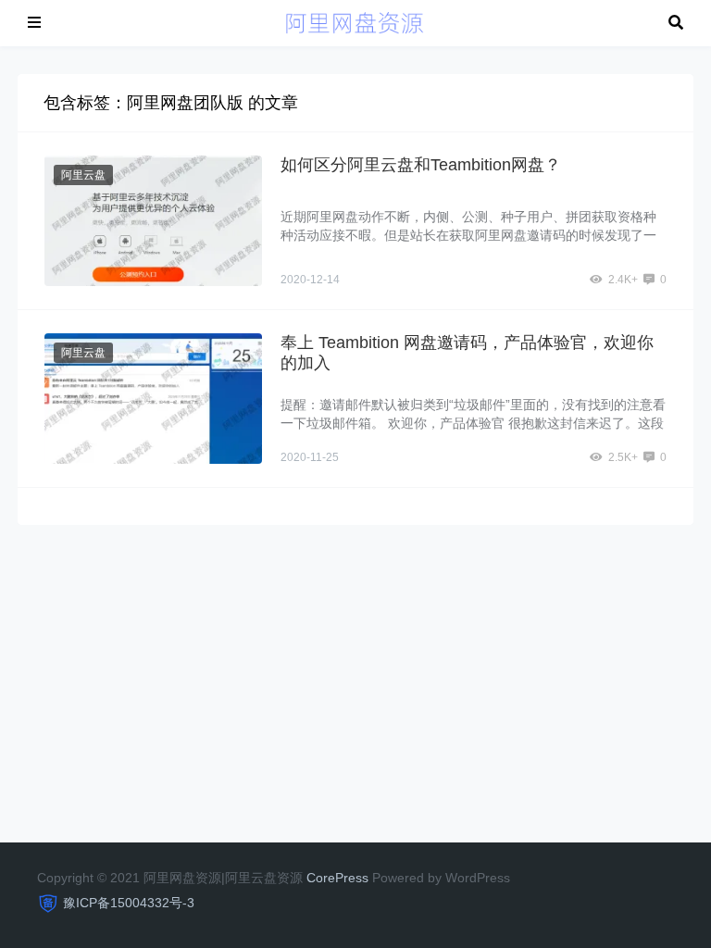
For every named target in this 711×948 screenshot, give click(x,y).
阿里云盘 (83, 174)
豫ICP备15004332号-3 (128, 902)
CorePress (337, 877)
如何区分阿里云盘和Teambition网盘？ (421, 165)
